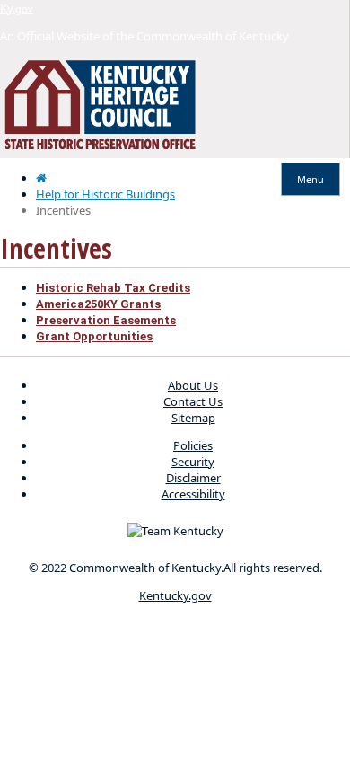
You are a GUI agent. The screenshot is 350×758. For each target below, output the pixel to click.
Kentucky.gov (175, 595)
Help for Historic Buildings (105, 194)
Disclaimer (193, 478)
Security (192, 462)
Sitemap (193, 418)
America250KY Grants (98, 304)
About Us (193, 385)
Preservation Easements (106, 320)
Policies (193, 445)
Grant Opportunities (94, 336)
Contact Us (193, 401)
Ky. (16, 8)
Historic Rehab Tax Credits (113, 288)
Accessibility (193, 494)
